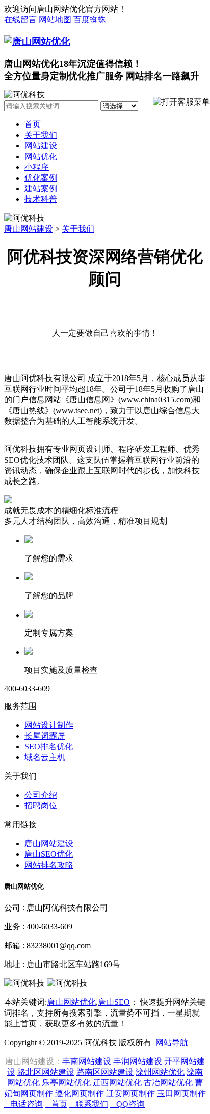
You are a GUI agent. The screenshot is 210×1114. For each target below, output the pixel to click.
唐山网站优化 (71, 1002)
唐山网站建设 (28, 228)
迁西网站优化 (117, 1082)
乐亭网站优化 (66, 1082)
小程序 (36, 167)
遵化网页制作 (79, 1093)
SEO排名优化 (48, 746)
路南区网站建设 (105, 1072)
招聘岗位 (40, 805)
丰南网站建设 (86, 1061)
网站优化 (40, 156)
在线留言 (20, 19)
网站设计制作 (48, 725)
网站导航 (171, 1042)
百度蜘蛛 (89, 19)
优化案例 (40, 177)
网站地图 (55, 19)
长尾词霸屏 (44, 735)
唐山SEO (114, 1002)
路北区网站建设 (45, 1072)
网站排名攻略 (48, 864)
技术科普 (40, 199)
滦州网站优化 (160, 1072)
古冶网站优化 (168, 1082)
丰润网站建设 (137, 1061)
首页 (32, 124)
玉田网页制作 (181, 1093)
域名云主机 (44, 757)
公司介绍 (40, 795)
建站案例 (40, 188)
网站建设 (40, 145)
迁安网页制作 (130, 1093)
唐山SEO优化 (48, 854)
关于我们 (40, 135)
